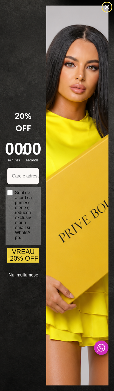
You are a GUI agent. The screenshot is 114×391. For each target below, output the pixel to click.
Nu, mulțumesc (23, 275)
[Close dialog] (107, 7)
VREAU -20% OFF (23, 255)
